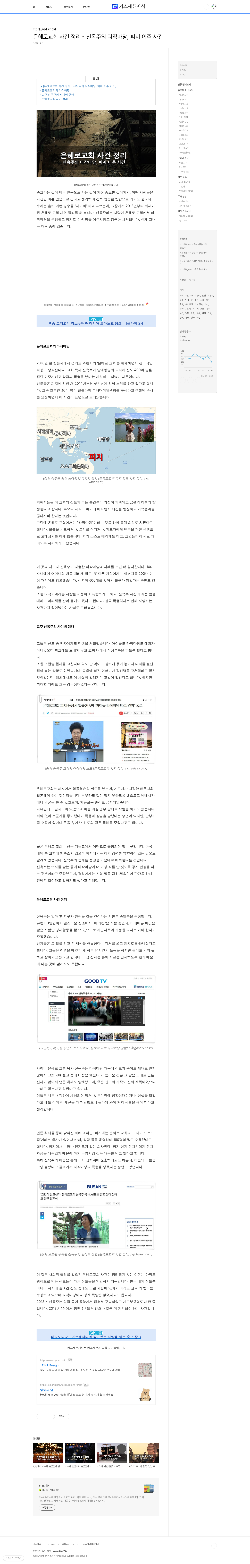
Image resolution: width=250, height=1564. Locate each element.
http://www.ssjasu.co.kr (53, 1360)
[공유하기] (47, 1416)
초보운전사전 (184, 152)
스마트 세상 (184, 201)
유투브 (198, 380)
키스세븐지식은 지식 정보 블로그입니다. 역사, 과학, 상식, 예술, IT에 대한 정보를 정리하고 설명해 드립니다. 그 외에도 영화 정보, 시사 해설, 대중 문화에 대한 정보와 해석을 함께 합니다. (91, 1499)
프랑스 (210, 295)
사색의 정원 (184, 172)
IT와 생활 (182, 196)
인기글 (192, 279)
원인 (204, 295)
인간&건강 (183, 121)
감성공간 (183, 167)
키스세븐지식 (131, 6)
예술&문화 (183, 126)
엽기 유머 (183, 220)
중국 (181, 317)
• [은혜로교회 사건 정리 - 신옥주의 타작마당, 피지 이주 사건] (79, 86)
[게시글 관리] (51, 1416)
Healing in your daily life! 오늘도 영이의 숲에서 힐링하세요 (76, 1394)
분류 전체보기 (184, 84)
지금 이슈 (182, 177)
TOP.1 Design (49, 1365)
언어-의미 (183, 117)
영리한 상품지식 (186, 216)
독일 (198, 317)
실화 (193, 313)
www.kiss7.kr (60, 1551)
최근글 (183, 279)
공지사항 (183, 65)
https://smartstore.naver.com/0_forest (61, 1384)
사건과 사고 (184, 186)
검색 (206, 6)
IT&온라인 (183, 130)
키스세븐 (44, 1486)
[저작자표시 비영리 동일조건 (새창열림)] (74, 1416)
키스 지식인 (184, 148)
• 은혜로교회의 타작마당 (55, 90)
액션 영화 (199, 304)
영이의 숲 (46, 1390)
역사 (187, 300)
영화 (206, 304)
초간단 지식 (184, 143)
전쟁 (202, 309)
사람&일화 (183, 135)
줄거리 (182, 309)
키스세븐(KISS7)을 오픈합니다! (193, 269)
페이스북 (183, 380)
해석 (208, 300)
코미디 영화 (195, 295)
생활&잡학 (183, 113)
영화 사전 (183, 163)
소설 (202, 300)
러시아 (195, 309)
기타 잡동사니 (184, 211)
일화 (189, 309)
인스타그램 (190, 380)
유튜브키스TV (68, 1544)
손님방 (86, 6)
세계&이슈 (183, 99)
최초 (181, 300)
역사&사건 (183, 95)
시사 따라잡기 (185, 182)
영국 (193, 317)
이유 (198, 313)
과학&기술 (183, 108)
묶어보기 (68, 6)
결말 (181, 304)
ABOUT (50, 6)
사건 (181, 313)
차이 (204, 313)
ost (181, 295)
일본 (187, 313)
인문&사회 (183, 104)
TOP (214, 1546)
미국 (208, 309)
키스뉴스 (51, 1544)
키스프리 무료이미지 (90, 1544)
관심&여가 (183, 139)
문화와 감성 (183, 158)
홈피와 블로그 (185, 206)
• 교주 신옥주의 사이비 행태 (57, 94)
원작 (209, 313)
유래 (187, 317)
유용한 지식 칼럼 (185, 90)
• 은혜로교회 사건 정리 (54, 98)
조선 (196, 300)
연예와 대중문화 (186, 191)
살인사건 (189, 304)
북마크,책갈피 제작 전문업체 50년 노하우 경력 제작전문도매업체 (80, 1370)
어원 (186, 295)
